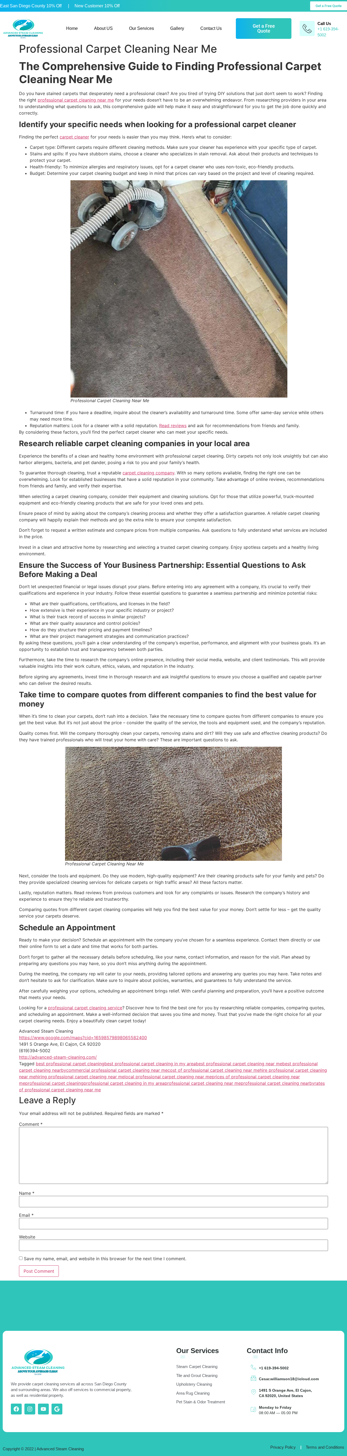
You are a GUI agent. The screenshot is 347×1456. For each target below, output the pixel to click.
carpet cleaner (74, 137)
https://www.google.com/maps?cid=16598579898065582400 (83, 1037)
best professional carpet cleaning (70, 1063)
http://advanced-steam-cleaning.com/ (58, 1057)
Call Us (324, 23)
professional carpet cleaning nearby (277, 1083)
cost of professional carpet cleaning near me (214, 1070)
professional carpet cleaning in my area (124, 1083)
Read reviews (173, 425)
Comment (31, 1124)
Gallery (177, 28)
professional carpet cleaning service (85, 1007)
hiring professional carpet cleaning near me (80, 1076)
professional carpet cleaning (54, 1083)
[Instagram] (29, 1409)
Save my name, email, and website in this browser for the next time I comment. (105, 1258)
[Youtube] (43, 1409)
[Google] (57, 1409)
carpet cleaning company (148, 472)
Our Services (141, 28)
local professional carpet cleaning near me (168, 1076)
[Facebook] (16, 1409)
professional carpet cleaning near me (76, 100)
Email (26, 1215)
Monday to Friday (275, 1407)
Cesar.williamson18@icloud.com (289, 1379)
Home (72, 28)
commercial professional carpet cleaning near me (117, 1070)
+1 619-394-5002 (274, 1368)
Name (26, 1193)
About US (103, 28)
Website (27, 1237)
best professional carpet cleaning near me (239, 1063)
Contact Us (211, 28)
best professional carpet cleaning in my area (150, 1063)
